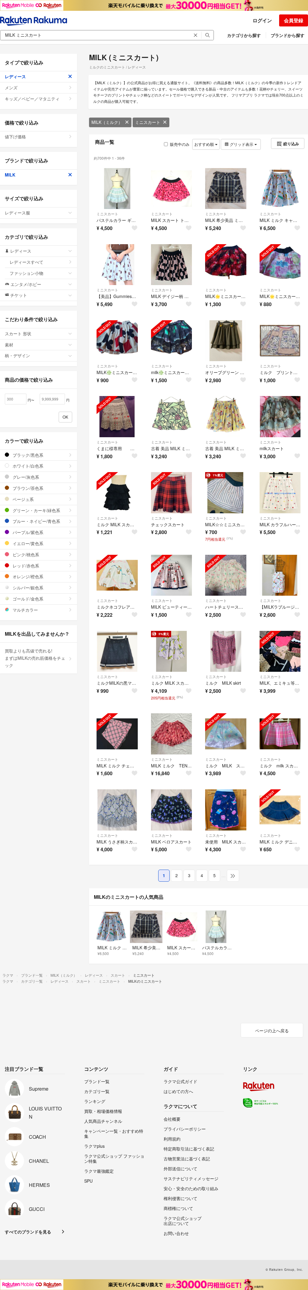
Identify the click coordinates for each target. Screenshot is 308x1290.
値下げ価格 (15, 137)
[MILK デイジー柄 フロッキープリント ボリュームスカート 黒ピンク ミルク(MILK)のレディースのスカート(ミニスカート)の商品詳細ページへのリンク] (171, 264)
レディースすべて (26, 262)
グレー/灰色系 (25, 477)
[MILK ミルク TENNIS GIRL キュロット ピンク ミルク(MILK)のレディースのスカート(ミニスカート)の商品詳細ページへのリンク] (171, 733)
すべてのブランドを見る (28, 1232)
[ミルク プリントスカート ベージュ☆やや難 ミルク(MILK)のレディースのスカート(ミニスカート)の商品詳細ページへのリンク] (280, 340)
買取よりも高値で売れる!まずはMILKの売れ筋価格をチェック (35, 658)
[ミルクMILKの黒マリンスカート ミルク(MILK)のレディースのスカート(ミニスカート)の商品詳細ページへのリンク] (117, 651)
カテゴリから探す (244, 35)
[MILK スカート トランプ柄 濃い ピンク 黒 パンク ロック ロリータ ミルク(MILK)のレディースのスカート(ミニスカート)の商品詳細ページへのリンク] (171, 188)
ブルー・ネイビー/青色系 (35, 521)
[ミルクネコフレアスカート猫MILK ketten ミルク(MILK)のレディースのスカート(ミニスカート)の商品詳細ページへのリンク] (117, 575)
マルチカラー (24, 610)
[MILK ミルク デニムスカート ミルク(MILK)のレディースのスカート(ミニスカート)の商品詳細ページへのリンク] (280, 810)
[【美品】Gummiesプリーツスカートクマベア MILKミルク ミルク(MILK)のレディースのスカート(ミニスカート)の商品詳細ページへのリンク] (117, 264)
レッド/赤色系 (25, 566)
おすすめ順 (204, 144)
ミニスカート (147, 122)
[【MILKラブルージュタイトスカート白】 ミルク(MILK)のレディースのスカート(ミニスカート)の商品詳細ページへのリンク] (280, 575)
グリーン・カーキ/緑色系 (35, 510)
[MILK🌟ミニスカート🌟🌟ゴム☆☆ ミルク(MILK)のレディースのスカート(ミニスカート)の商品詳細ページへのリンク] (280, 264)
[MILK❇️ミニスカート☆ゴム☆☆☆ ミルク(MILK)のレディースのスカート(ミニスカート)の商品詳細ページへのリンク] (117, 340)
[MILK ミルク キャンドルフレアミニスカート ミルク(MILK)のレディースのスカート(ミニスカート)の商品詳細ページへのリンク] (280, 188)
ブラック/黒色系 (27, 455)
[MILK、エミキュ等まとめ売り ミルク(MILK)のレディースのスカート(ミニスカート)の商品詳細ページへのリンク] (280, 651)
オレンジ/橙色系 (27, 576)
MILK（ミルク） (106, 122)
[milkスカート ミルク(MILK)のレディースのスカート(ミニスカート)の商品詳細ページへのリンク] (280, 416)
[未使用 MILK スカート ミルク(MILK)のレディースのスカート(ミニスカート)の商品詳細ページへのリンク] (225, 810)
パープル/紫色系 (27, 532)
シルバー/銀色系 (27, 588)
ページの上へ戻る (272, 1030)
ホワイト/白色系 (27, 466)
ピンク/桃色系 (25, 554)
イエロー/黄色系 (27, 543)
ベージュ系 (22, 499)
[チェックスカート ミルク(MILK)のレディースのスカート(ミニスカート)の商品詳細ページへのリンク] (171, 492)
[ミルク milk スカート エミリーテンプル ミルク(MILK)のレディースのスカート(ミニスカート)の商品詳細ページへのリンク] (280, 733)
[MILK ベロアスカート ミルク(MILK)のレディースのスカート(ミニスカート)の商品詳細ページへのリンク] (171, 810)
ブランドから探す (287, 35)
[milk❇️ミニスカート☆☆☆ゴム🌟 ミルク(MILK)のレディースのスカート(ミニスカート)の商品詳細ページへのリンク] (171, 340)
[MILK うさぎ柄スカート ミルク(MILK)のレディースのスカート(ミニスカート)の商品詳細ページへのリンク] (117, 810)
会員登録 (293, 20)
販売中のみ (179, 144)
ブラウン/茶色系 (27, 488)
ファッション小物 (26, 273)
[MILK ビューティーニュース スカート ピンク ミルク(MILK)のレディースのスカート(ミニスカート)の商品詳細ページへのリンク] (171, 575)
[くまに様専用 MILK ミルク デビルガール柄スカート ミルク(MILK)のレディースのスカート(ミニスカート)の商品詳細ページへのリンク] (117, 416)
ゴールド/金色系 (27, 599)
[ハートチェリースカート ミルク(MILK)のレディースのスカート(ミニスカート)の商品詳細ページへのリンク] (225, 575)
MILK (10, 175)
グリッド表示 (241, 144)
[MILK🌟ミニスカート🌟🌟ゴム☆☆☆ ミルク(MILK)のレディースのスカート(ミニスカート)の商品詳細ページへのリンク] (225, 264)
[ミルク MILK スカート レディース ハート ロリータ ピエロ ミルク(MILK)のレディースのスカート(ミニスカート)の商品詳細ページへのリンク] (225, 733)
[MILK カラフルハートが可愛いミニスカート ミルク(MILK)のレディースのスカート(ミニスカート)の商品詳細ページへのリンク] (280, 492)
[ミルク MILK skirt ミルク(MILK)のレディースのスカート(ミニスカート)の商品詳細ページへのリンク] (225, 651)
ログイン (262, 20)
